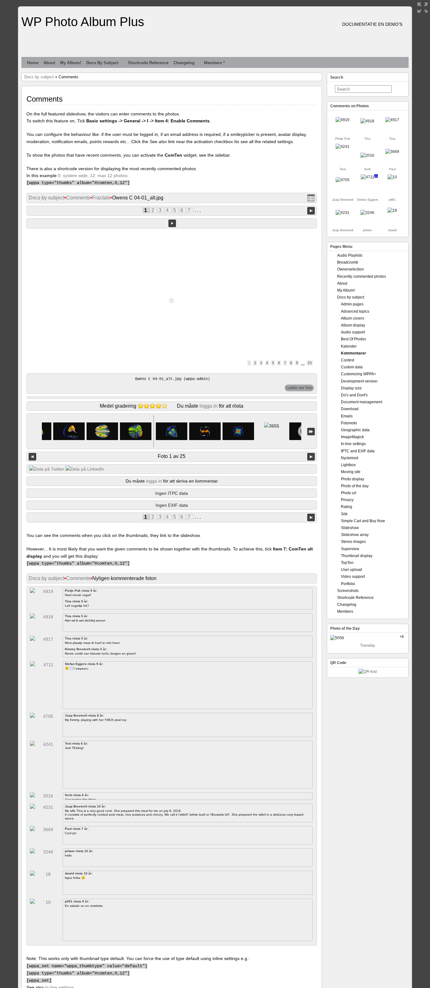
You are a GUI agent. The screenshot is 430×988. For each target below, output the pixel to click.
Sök (344, 514)
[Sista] (311, 431)
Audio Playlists (349, 255)
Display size (351, 388)
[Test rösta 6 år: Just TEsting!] (342, 146)
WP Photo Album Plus (82, 22)
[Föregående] (32, 457)
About (49, 62)
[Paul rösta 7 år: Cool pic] (392, 151)
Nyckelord (349, 458)
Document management (361, 402)
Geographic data (355, 430)
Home (32, 62)
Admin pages (352, 304)
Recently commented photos (361, 276)
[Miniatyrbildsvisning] (311, 198)
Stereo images (353, 541)
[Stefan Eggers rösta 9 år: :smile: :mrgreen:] (367, 177)
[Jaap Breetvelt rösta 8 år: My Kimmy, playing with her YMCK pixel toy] (342, 180)
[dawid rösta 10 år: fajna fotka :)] (392, 210)
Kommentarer (353, 353)
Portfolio (348, 584)
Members (345, 611)
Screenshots (348, 591)
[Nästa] (311, 457)
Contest (347, 360)
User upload (351, 569)
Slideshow (350, 528)
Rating (346, 507)
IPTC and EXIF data (358, 451)
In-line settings (353, 444)
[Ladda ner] (299, 388)
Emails (347, 416)
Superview (350, 549)
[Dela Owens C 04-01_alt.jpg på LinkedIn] (84, 469)
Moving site (350, 472)
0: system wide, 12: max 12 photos (92, 175)
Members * (214, 62)
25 (310, 363)
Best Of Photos (353, 339)
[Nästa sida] (311, 210)
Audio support (353, 332)
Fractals (101, 197)
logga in (209, 406)
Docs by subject (102, 62)
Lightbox (348, 465)
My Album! (70, 62)
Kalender (349, 346)
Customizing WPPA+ (358, 374)
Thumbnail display (356, 556)
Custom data (352, 367)
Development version (359, 381)
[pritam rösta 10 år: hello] (367, 212)
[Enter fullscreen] (422, 8)
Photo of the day (355, 486)
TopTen (347, 563)
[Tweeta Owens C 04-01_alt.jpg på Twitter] (46, 469)
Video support (353, 576)
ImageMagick (352, 437)
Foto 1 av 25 (171, 456)
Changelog (184, 62)
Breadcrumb (347, 262)
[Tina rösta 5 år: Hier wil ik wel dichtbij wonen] (367, 121)
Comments (78, 197)
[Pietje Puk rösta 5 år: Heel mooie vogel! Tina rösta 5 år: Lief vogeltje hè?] (342, 120)
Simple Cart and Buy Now (363, 521)
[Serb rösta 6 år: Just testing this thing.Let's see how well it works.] (367, 155)
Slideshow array (355, 535)
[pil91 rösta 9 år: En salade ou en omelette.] (392, 177)
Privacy (347, 500)
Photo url (348, 493)
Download (350, 409)
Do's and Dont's (354, 395)
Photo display (352, 479)
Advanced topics (355, 311)
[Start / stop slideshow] (172, 223)
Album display (353, 325)
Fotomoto (349, 423)
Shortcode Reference (148, 62)
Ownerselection (350, 269)
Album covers (352, 318)
